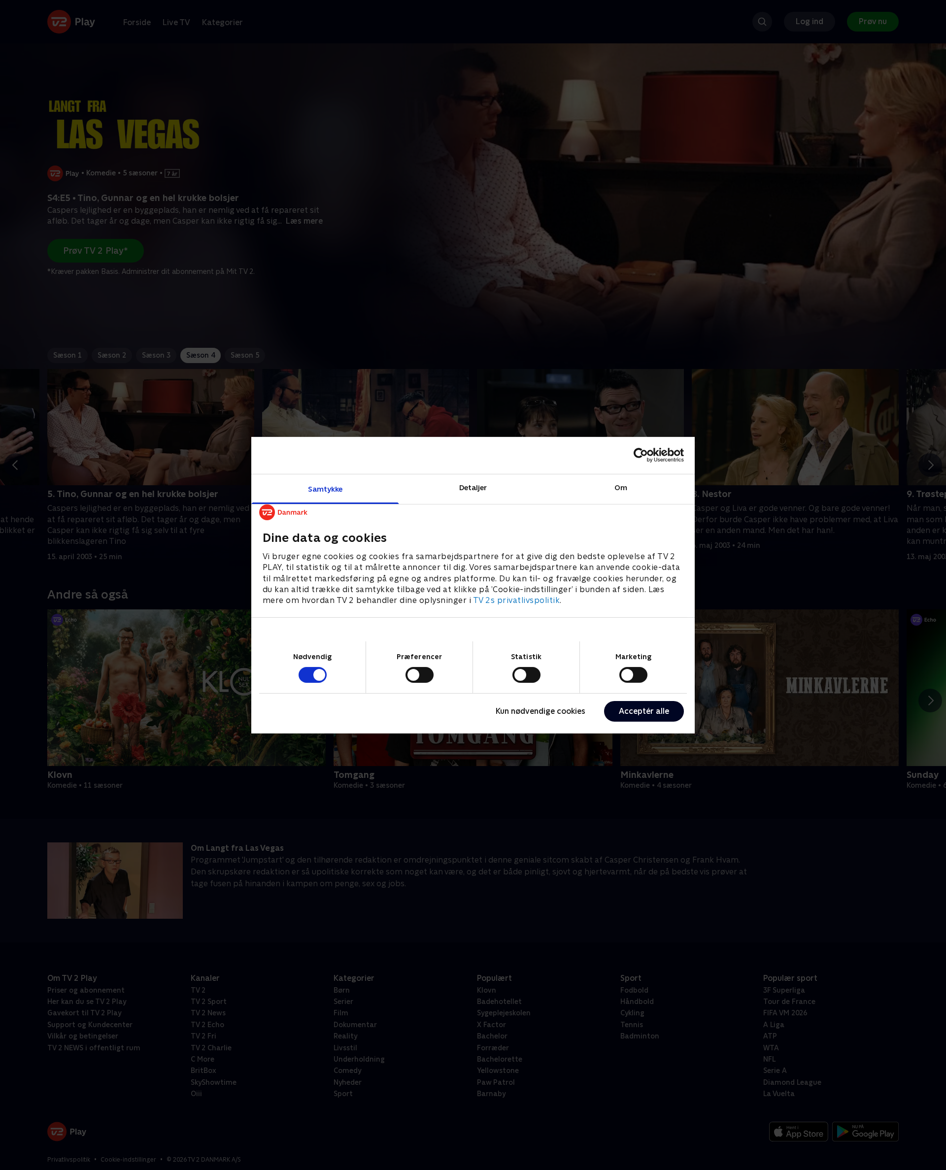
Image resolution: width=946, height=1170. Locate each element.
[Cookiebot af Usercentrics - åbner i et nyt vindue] (641, 455)
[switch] (419, 675)
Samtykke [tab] (325, 488)
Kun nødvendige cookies (540, 711)
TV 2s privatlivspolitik (516, 600)
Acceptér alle (644, 711)
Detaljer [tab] (473, 487)
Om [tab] (620, 487)
